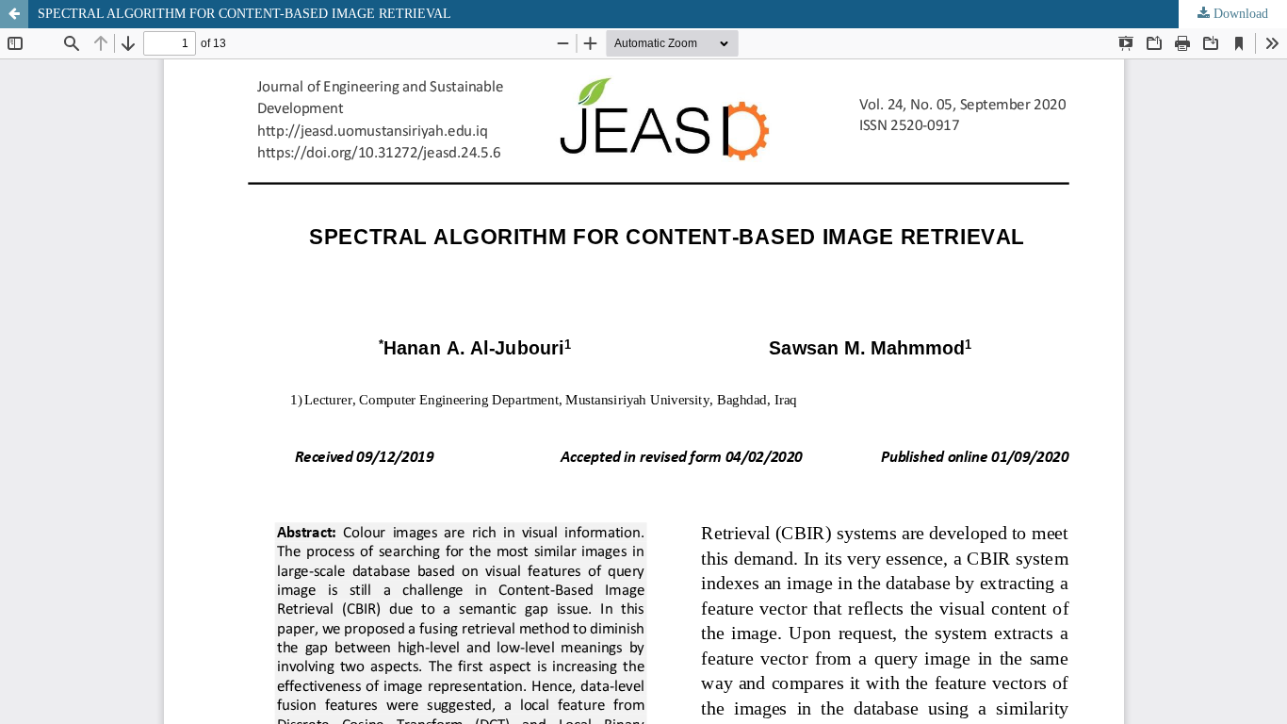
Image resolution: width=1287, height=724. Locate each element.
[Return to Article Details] (14, 14)
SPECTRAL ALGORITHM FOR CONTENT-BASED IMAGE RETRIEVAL (244, 14)
